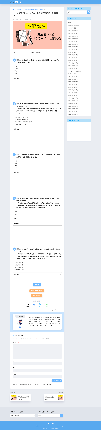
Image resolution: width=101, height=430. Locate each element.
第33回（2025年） (73, 33)
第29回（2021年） (57, 310)
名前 (14, 361)
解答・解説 (16, 78)
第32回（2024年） (73, 36)
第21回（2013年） (73, 65)
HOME (51, 423)
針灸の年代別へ (37, 295)
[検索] (88, 12)
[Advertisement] (79, 131)
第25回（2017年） (73, 54)
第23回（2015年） (73, 60)
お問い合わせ (50, 426)
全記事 (69, 22)
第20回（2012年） (73, 68)
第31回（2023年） (73, 38)
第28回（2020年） (73, 46)
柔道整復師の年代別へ (37, 290)
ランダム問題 (72, 28)
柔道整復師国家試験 (74, 25)
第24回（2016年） (73, 57)
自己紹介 (38, 426)
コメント (16, 342)
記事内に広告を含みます (36, 52)
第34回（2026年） (73, 30)
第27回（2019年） (73, 49)
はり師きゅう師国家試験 (75, 71)
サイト (14, 374)
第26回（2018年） (73, 52)
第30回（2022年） (73, 41)
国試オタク (18, 2)
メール (14, 367)
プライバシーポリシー (60, 426)
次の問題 (37, 284)
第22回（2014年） (73, 63)
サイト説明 (43, 426)
